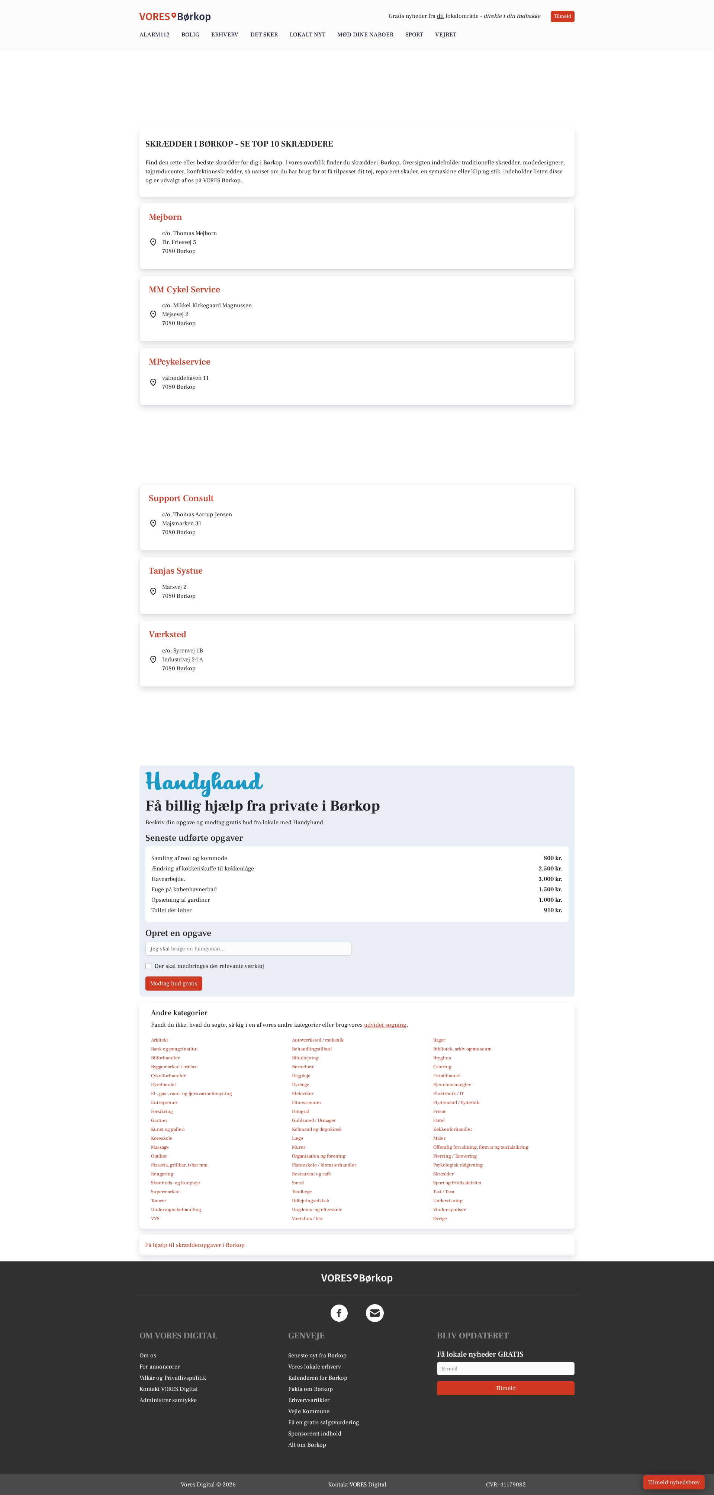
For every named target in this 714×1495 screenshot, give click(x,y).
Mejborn (165, 217)
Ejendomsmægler (452, 1085)
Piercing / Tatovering (455, 1156)
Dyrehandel (163, 1085)
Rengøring (162, 1174)
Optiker (159, 1156)
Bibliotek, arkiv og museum (462, 1049)
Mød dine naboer (365, 34)
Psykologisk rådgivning (458, 1165)
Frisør (439, 1111)
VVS (155, 1219)
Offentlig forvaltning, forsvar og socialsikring (480, 1147)
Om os (147, 1355)
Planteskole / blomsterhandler (324, 1165)
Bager (439, 1040)
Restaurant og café (311, 1174)
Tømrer (158, 1201)
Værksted (167, 634)
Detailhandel (447, 1076)
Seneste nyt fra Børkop (317, 1355)
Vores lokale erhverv (314, 1366)
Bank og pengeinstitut (174, 1049)
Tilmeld (562, 16)
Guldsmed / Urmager (314, 1120)
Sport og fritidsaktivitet (457, 1183)
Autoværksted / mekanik (318, 1040)
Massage (160, 1147)
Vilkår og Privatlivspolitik (172, 1378)
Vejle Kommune (308, 1411)
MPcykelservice (179, 362)
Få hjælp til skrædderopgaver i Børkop (195, 1245)
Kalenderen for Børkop (317, 1378)
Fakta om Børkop (310, 1389)
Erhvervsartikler (308, 1400)
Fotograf (300, 1111)
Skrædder (443, 1174)
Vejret (445, 34)
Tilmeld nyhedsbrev (674, 1482)
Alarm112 (154, 34)
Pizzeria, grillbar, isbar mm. (180, 1165)
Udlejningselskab (310, 1201)
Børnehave (303, 1067)
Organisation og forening (318, 1156)
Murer (298, 1147)
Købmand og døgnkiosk (317, 1129)
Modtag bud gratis (173, 983)
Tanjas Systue (176, 571)
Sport (414, 34)
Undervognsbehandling (176, 1210)
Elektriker (302, 1094)
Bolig (190, 34)
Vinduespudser (449, 1210)
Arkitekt (159, 1040)
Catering (442, 1067)
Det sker (264, 34)
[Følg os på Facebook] (339, 1313)
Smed (298, 1183)
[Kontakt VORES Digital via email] (375, 1313)
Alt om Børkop (307, 1445)
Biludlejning (305, 1058)
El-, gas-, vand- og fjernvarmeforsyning (191, 1094)
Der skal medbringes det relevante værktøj (209, 966)
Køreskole (162, 1138)
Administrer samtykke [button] (168, 1400)
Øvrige (440, 1219)
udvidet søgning (385, 1025)
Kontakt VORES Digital (168, 1389)
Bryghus (442, 1058)
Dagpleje (301, 1076)
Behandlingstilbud (312, 1049)
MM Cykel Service (184, 289)
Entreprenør (164, 1103)
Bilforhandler (165, 1058)
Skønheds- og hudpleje (175, 1183)
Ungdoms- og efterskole (317, 1210)
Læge (297, 1138)
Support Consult (181, 498)
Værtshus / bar (307, 1219)
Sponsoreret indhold (314, 1433)
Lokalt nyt (307, 34)
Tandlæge (302, 1192)
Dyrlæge (300, 1085)
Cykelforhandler (168, 1076)
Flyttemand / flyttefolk (456, 1103)
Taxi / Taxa (443, 1192)
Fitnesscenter (306, 1103)
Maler (439, 1138)
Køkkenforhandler (452, 1129)
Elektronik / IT (448, 1094)
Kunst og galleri (168, 1129)
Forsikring (162, 1111)
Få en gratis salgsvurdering (323, 1422)
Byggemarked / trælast (174, 1067)
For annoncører (159, 1366)
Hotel (439, 1120)
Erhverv (224, 34)
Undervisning (448, 1201)
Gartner (159, 1120)
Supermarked (165, 1192)
